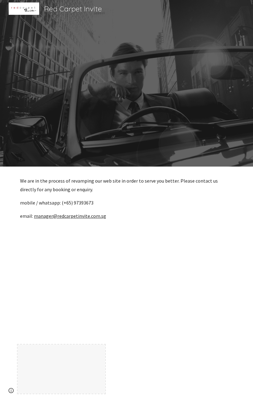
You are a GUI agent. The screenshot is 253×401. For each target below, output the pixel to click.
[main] (126, 205)
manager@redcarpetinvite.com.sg (70, 216)
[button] (11, 390)
